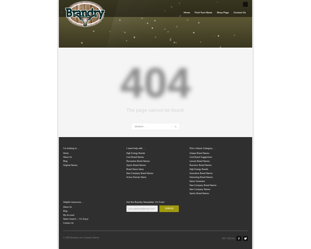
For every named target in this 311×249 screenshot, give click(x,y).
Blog (65, 161)
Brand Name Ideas (135, 169)
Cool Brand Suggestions (201, 157)
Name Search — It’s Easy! (75, 219)
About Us (67, 157)
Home (66, 153)
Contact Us (68, 223)
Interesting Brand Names (201, 177)
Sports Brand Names (136, 165)
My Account (68, 215)
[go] (175, 126)
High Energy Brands (135, 153)
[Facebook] (238, 238)
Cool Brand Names (135, 157)
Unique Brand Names (199, 153)
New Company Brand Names (139, 173)
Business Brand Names (201, 165)
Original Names (70, 165)
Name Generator (197, 181)
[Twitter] (245, 238)
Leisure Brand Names (200, 161)
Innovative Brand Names (201, 173)
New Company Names (200, 189)
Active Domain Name (136, 177)
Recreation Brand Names (138, 161)
